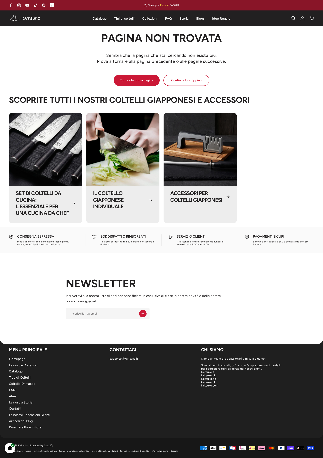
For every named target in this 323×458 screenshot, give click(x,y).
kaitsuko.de (208, 378)
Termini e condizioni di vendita (134, 451)
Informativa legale (159, 451)
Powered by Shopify (41, 445)
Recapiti (174, 451)
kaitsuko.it (208, 372)
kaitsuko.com (210, 385)
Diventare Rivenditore (25, 427)
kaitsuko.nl (208, 382)
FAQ (12, 390)
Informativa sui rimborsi (20, 451)
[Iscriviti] (143, 313)
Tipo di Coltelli (19, 377)
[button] (10, 448)
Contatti (15, 408)
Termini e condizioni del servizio (74, 451)
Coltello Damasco (22, 384)
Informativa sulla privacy (45, 451)
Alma (13, 396)
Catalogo (16, 371)
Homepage (17, 359)
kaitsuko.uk (208, 375)
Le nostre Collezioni (23, 365)
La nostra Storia (21, 402)
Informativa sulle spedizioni (105, 451)
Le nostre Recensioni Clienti (29, 415)
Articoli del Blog (21, 421)
